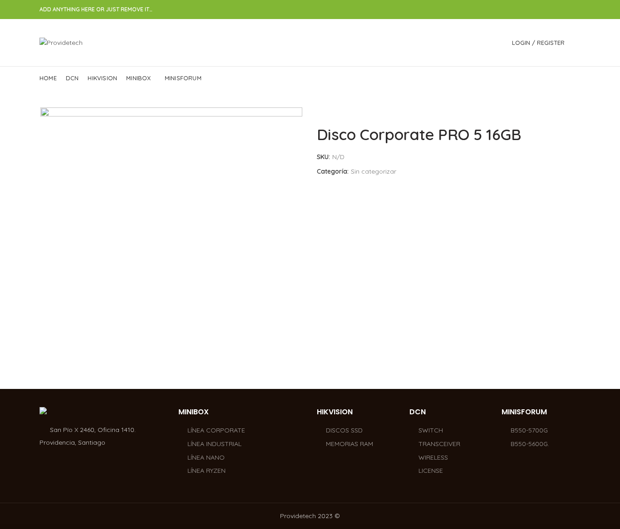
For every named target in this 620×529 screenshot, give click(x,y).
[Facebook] (533, 9)
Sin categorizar (373, 171)
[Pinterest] (554, 9)
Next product (576, 111)
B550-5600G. (530, 444)
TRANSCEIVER (439, 444)
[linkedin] (565, 9)
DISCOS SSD (344, 430)
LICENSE (430, 470)
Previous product (557, 111)
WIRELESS (433, 457)
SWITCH (430, 430)
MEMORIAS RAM (349, 444)
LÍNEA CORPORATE (216, 430)
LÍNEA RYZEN (206, 470)
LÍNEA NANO (206, 457)
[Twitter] (544, 9)
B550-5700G (529, 430)
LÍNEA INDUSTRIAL (214, 444)
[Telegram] (575, 9)
